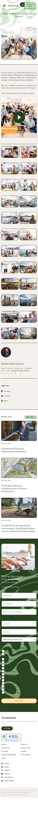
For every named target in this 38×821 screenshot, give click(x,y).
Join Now (7, 728)
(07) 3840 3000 (8, 373)
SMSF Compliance (11, 662)
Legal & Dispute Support (13, 671)
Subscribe (19, 701)
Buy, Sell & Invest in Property (15, 651)
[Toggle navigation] (3, 6)
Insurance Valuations (12, 665)
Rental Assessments (12, 686)
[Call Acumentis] (22, 4)
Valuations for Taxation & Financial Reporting (15, 655)
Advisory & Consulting (12, 674)
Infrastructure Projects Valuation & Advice (15, 694)
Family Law (9, 668)
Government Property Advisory (15, 680)
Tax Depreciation (11, 659)
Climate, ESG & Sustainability (15, 677)
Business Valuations (12, 689)
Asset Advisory (10, 683)
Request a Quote (30, 5)
